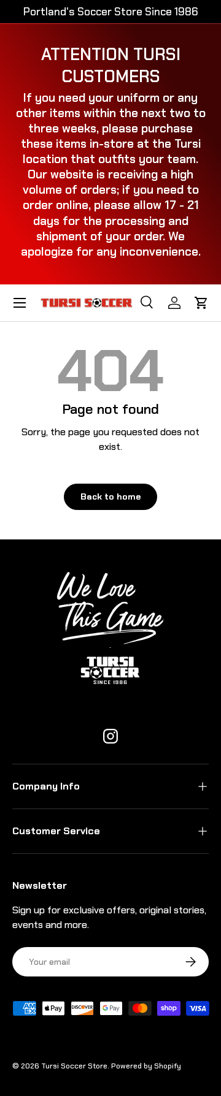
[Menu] (19, 302)
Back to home (110, 496)
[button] (201, 302)
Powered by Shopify (146, 1066)
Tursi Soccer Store (74, 1066)
